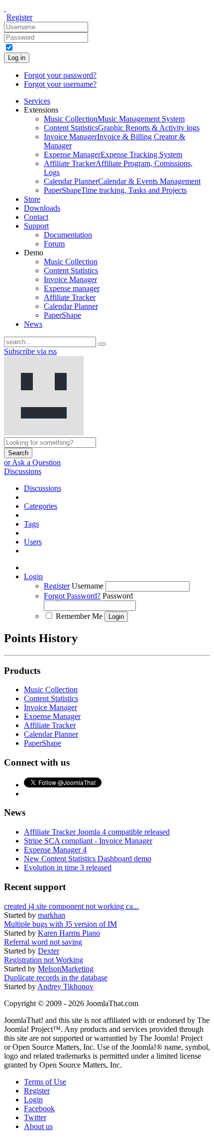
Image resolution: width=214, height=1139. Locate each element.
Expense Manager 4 (55, 849)
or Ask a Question (32, 462)
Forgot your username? (60, 84)
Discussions (22, 471)
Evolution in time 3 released (67, 867)
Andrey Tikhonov (65, 986)
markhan (51, 915)
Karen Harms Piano (69, 933)
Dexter (48, 951)
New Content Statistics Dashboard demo (87, 858)
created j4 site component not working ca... (71, 906)
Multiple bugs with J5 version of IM (60, 924)
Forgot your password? (60, 75)
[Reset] (102, 344)
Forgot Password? (72, 596)
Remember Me (79, 616)
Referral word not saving (43, 942)
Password (118, 596)
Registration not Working (43, 960)
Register (19, 17)
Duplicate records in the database (55, 977)
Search (18, 453)
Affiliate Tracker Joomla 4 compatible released (97, 832)
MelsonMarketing (66, 968)
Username (88, 586)
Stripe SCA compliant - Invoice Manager (88, 841)
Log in (16, 57)
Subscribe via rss (30, 351)
